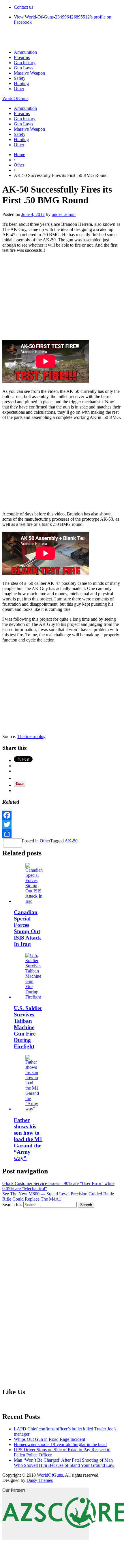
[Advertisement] (62, 298)
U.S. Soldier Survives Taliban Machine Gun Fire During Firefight (28, 1027)
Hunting (21, 83)
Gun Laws (23, 67)
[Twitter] (62, 824)
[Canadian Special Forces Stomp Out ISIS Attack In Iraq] (34, 901)
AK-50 (71, 840)
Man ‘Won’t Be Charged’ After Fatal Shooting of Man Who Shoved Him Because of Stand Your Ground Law (64, 1463)
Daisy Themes (40, 1480)
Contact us (23, 7)
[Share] (62, 833)
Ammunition (25, 52)
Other (19, 88)
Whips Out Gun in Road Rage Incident (49, 1439)
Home (19, 154)
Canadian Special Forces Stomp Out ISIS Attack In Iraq (27, 928)
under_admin (64, 214)
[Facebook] (62, 815)
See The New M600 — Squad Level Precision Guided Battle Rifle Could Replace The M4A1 (58, 1196)
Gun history (24, 62)
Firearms (22, 57)
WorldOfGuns (15, 98)
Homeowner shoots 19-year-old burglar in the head (60, 1444)
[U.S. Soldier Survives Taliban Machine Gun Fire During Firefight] (33, 996)
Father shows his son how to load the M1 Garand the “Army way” (28, 1139)
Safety (19, 78)
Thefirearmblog (31, 736)
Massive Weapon (29, 73)
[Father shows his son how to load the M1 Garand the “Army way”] (32, 1108)
